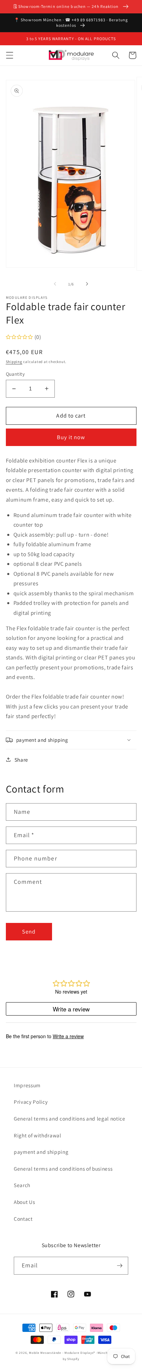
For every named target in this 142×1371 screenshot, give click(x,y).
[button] (9, 55)
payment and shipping (41, 1151)
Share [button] (21, 759)
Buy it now (71, 437)
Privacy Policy (31, 1101)
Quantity (15, 374)
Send (29, 931)
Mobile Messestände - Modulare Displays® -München (70, 1353)
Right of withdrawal (37, 1135)
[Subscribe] (119, 1266)
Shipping (14, 361)
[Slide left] (55, 284)
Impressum (27, 1085)
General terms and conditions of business (63, 1168)
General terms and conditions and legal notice (69, 1118)
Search (22, 1185)
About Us (24, 1201)
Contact (23, 1218)
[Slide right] (86, 284)
